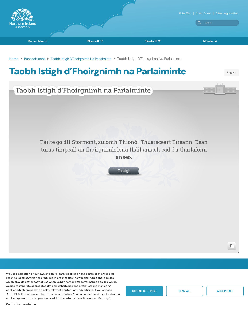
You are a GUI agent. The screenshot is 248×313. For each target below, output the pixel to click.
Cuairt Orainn (203, 13)
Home (13, 59)
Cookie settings (144, 291)
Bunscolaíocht (38, 41)
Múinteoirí (210, 41)
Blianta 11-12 (153, 41)
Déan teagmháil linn (227, 13)
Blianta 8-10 (95, 41)
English (231, 72)
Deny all (184, 291)
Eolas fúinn (185, 13)
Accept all (225, 291)
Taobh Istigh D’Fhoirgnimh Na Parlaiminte (81, 59)
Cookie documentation (21, 304)
